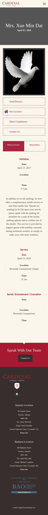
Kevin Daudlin (26, 426)
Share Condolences (18, 121)
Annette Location (24, 405)
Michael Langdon (26, 462)
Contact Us (14, 131)
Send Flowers (15, 101)
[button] (44, 3)
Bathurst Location (24, 441)
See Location (15, 111)
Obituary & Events (13, 145)
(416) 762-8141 (25, 422)
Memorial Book (35, 145)
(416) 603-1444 (25, 459)
